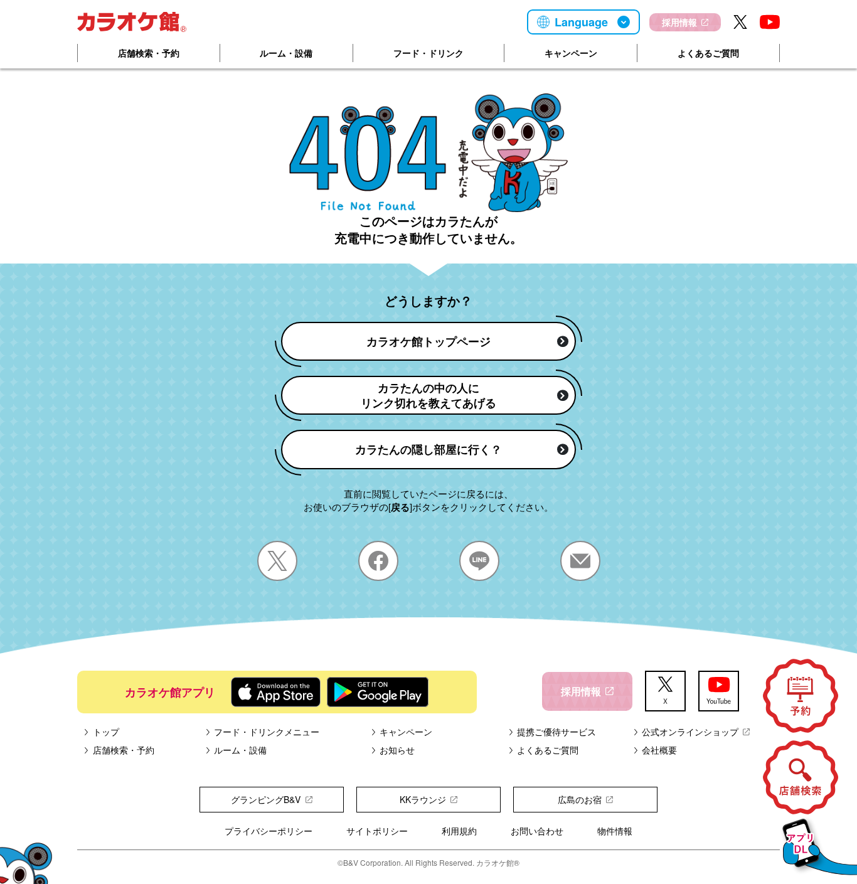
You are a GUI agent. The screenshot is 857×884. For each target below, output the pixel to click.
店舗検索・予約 (148, 52)
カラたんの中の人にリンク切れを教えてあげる (428, 395)
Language (581, 22)
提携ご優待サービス (556, 731)
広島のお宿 (580, 799)
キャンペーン (571, 52)
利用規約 (459, 830)
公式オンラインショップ (690, 731)
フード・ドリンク (428, 52)
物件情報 (614, 830)
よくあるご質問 (708, 52)
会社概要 (659, 749)
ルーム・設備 (286, 52)
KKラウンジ (423, 799)
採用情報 (679, 22)
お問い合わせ (537, 830)
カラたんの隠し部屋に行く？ (428, 449)
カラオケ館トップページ (428, 341)
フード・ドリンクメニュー (266, 731)
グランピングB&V (266, 799)
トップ (106, 731)
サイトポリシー (377, 830)
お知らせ (397, 749)
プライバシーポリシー (268, 830)
